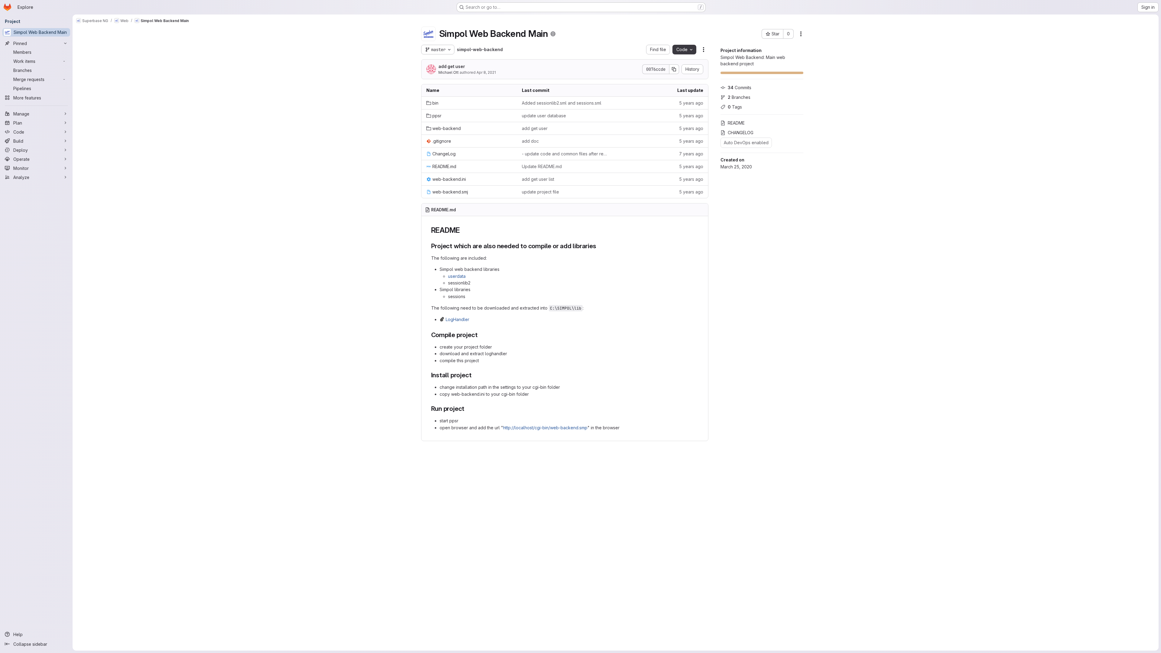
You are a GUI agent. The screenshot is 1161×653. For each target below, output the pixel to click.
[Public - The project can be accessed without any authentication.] (553, 33)
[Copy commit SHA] (674, 69)
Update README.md (542, 166)
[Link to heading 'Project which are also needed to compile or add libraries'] (599, 246)
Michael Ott (448, 72)
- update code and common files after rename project (565, 153)
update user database (544, 115)
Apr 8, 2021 (486, 72)
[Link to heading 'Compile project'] (480, 335)
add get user (451, 66)
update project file (540, 191)
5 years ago (691, 103)
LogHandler (457, 319)
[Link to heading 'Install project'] (474, 375)
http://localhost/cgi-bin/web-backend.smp (545, 427)
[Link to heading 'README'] (464, 230)
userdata (457, 276)
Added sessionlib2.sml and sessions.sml (561, 103)
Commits (739, 87)
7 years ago (691, 153)
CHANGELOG (740, 132)
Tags (735, 106)
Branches (739, 97)
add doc (530, 141)
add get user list (538, 179)
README (736, 122)
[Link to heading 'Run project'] (467, 408)
